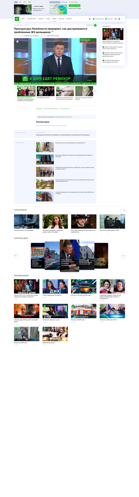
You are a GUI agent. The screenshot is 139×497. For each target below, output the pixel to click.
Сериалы (69, 18)
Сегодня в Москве (99, 18)
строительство (64, 108)
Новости (41, 18)
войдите (57, 117)
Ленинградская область (51, 108)
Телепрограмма (31, 18)
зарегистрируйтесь (67, 117)
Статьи (48, 18)
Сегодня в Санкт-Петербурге (31, 35)
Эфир (23, 18)
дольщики (39, 108)
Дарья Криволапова (53, 35)
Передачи (61, 18)
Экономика (110, 18)
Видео (54, 18)
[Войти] (119, 19)
